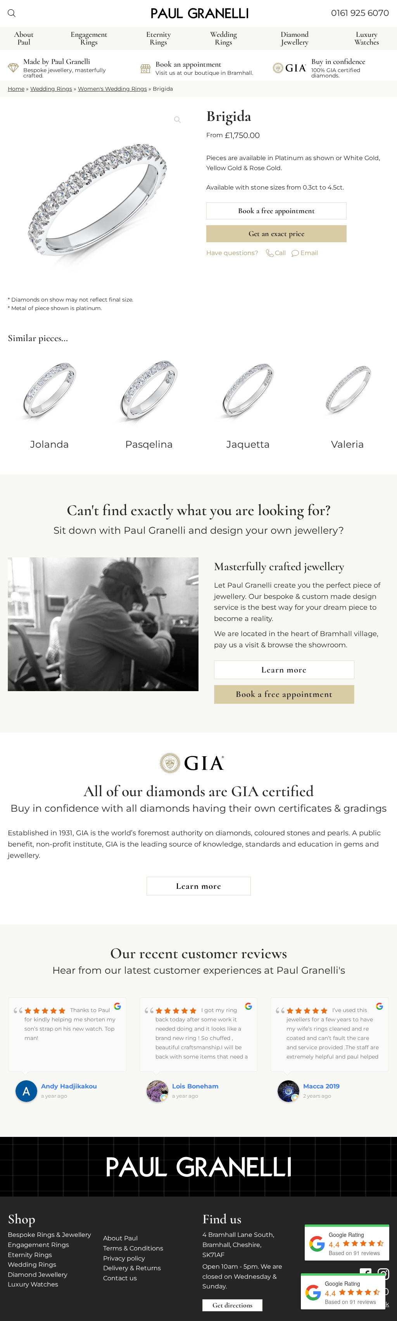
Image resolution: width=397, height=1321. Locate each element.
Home (16, 88)
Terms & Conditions (133, 1248)
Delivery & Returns (132, 1268)
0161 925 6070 (360, 13)
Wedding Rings (51, 88)
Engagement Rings (38, 1245)
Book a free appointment (276, 211)
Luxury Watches (33, 1284)
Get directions (232, 1305)
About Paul (120, 1238)
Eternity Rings (30, 1255)
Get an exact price (276, 233)
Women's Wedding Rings (112, 88)
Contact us (120, 1278)
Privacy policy (124, 1258)
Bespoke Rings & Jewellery (49, 1234)
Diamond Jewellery (37, 1274)
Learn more (284, 669)
